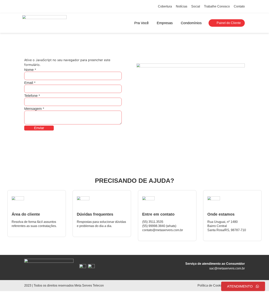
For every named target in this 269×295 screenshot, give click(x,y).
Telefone (32, 95)
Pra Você (141, 23)
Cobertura (165, 6)
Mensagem (34, 108)
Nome (30, 70)
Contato (239, 6)
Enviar (39, 128)
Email (29, 83)
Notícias (181, 6)
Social (195, 6)
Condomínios (191, 23)
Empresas (165, 23)
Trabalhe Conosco (217, 6)
